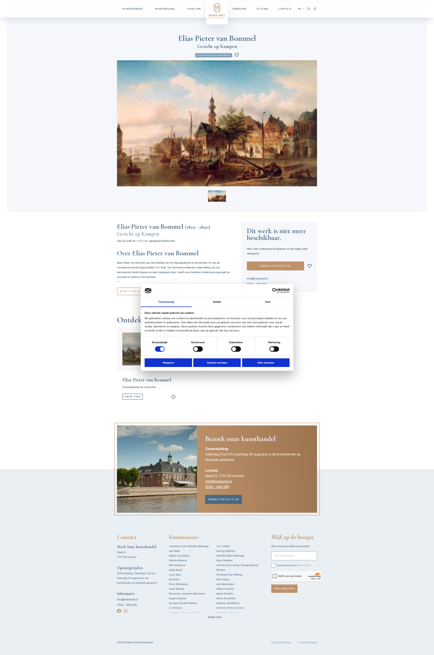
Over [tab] (268, 301)
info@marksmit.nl (257, 278)
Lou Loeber (223, 546)
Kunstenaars (165, 9)
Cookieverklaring (307, 642)
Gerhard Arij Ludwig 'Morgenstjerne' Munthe (237, 567)
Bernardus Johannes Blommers (187, 593)
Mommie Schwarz (227, 612)
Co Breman (175, 607)
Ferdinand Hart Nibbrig (229, 574)
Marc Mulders (224, 560)
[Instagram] (125, 611)
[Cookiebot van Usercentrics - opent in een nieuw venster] (275, 290)
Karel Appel (175, 569)
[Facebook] (119, 611)
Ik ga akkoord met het (294, 565)
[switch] (198, 349)
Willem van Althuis (179, 555)
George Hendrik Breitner (183, 603)
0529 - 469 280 (257, 284)
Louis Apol (175, 574)
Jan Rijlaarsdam (225, 584)
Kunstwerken (132, 9)
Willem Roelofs (225, 588)
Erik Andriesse (177, 565)
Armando (174, 579)
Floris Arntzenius (178, 584)
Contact (284, 9)
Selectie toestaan (217, 362)
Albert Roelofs (224, 593)
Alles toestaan (265, 362)
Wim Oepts (222, 579)
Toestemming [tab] (166, 301)
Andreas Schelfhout (227, 603)
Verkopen (239, 9)
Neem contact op (275, 266)
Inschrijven (284, 588)
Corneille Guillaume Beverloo (185, 612)
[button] (217, 196)
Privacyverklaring (281, 642)
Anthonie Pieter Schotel (230, 607)
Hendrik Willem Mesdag (230, 555)
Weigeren (168, 362)
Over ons (194, 9)
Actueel (262, 9)
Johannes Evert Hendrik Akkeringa (189, 546)
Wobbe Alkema (178, 560)
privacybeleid (304, 565)
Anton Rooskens (225, 598)
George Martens (225, 550)
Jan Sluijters (223, 617)
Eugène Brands (177, 598)
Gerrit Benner (176, 588)
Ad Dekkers (176, 617)
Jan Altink (174, 550)
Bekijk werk (132, 396)
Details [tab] (217, 301)
